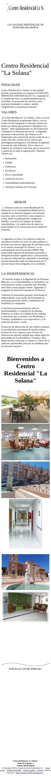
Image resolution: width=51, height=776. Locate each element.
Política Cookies (29, 770)
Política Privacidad (14, 770)
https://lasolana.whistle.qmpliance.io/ (29, 773)
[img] (25, 7)
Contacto (40, 770)
